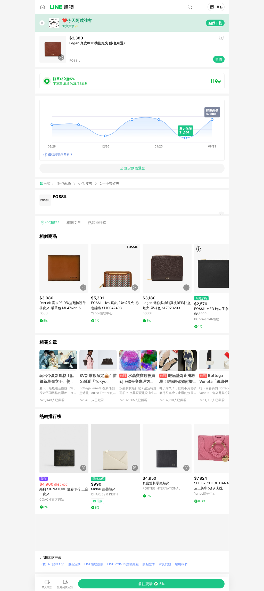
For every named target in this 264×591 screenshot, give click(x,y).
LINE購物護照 (93, 564)
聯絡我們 (181, 564)
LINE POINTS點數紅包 (123, 564)
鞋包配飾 (64, 183)
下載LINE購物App (51, 564)
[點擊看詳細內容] (63, 268)
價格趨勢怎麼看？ (60, 154)
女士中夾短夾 (109, 183)
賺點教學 (149, 564)
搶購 (219, 59)
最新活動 (74, 564)
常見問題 (165, 564)
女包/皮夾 (85, 183)
